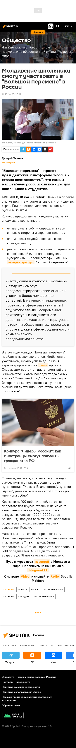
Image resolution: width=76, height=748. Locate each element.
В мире (34, 589)
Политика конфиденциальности (21, 687)
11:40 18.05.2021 (11, 94)
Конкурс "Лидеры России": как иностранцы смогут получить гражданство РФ (32, 456)
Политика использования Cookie (21, 692)
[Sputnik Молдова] (11, 27)
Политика (9, 645)
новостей (42, 561)
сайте (43, 365)
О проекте (8, 677)
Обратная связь (11, 705)
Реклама (51, 677)
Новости (22, 589)
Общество (9, 589)
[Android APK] (13, 716)
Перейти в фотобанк (45, 142)
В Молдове (23, 596)
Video (25, 576)
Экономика (28, 645)
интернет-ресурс (21, 262)
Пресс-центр (22, 682)
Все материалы (9, 162)
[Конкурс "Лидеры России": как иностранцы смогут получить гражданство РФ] (38, 422)
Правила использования (30, 677)
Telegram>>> (38, 570)
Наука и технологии (53, 589)
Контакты (7, 682)
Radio (55, 576)
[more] (70, 468)
